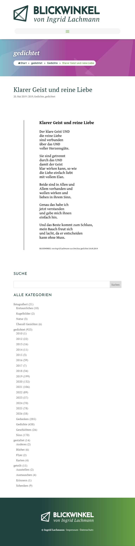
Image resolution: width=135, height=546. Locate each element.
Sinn (19, 435)
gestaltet (19, 440)
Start (24, 63)
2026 (19, 413)
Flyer (19, 455)
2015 (19, 355)
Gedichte (52, 63)
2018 (19, 371)
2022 (19, 392)
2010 (19, 333)
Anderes (21, 444)
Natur (19, 319)
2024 (19, 403)
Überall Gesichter (27, 324)
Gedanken (22, 419)
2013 (19, 344)
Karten (20, 460)
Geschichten (23, 430)
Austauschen (24, 475)
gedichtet (36, 63)
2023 (19, 397)
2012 (19, 339)
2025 (19, 408)
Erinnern (21, 480)
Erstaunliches (24, 308)
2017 (19, 365)
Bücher (20, 449)
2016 (19, 360)
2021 (19, 387)
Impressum (72, 529)
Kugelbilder (23, 313)
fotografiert (21, 304)
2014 (19, 349)
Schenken (22, 485)
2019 (30, 96)
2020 (19, 381)
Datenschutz (87, 529)
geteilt (18, 465)
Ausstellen (23, 469)
